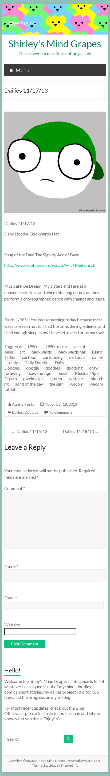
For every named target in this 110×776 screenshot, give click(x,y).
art (22, 351)
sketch (56, 378)
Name (11, 566)
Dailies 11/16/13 (29, 431)
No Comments (61, 412)
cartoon (29, 357)
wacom (76, 383)
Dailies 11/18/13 (81, 431)
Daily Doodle (36, 362)
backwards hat (71, 351)
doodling (74, 367)
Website (12, 624)
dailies (98, 357)
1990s (32, 346)
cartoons (77, 357)
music (63, 373)
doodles (52, 367)
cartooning (53, 357)
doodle (32, 367)
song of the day (29, 383)
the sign (56, 383)
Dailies (17, 412)
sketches (76, 378)
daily (13, 362)
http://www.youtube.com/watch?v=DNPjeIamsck (49, 265)
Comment (14, 488)
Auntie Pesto (23, 404)
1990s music (56, 346)
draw (94, 367)
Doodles (31, 412)
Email (10, 597)
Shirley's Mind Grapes (55, 44)
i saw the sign (39, 373)
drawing (13, 373)
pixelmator (33, 378)
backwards (41, 351)
